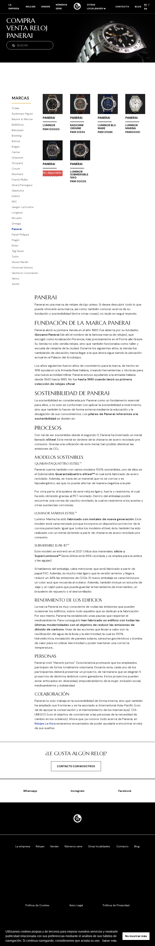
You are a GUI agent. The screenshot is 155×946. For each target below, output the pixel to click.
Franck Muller (20, 179)
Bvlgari (16, 146)
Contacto (122, 6)
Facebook (124, 791)
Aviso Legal (76, 905)
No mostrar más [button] (136, 936)
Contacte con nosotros (76, 766)
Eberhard (17, 174)
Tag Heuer (18, 251)
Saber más (109, 941)
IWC (14, 201)
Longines (17, 212)
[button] (101, 941)
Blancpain (18, 130)
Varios (15, 278)
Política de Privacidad (116, 905)
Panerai (17, 229)
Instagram (77, 791)
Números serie (61, 6)
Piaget (15, 240)
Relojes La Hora (45, 724)
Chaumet (17, 157)
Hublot (16, 196)
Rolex (15, 245)
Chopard (17, 163)
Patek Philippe (20, 234)
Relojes (30, 6)
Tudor (15, 256)
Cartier (16, 152)
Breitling (17, 135)
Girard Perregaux (22, 185)
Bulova (16, 141)
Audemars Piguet (22, 113)
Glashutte (18, 190)
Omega (16, 223)
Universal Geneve (22, 267)
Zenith (15, 284)
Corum (16, 168)
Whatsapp (30, 791)
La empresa (14, 6)
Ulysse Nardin (20, 262)
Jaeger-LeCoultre (23, 207)
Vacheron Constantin (25, 273)
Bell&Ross (18, 124)
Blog (138, 6)
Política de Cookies (37, 905)
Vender (45, 6)
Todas (15, 108)
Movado (17, 218)
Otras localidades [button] (95, 6)
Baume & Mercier (22, 119)
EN (145, 8)
